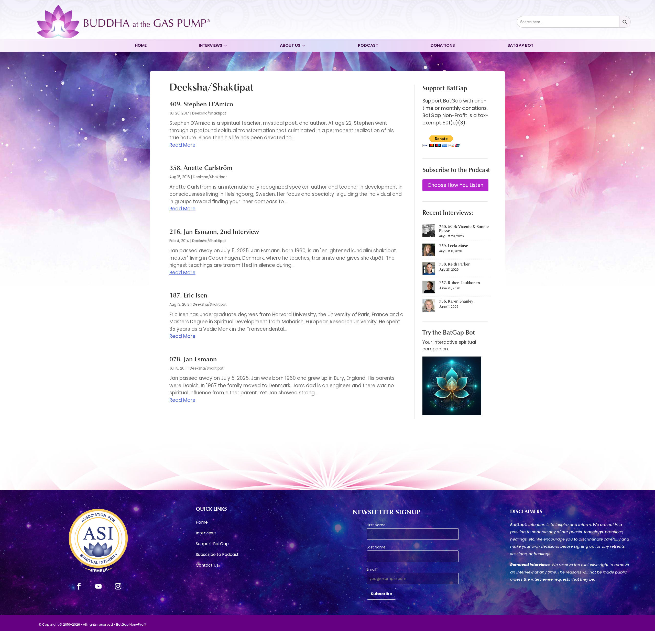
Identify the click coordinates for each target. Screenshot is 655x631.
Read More (182, 145)
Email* (372, 569)
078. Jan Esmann (193, 358)
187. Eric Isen (188, 295)
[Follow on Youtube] (98, 586)
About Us (290, 46)
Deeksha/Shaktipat (209, 113)
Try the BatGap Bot (448, 332)
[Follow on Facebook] (78, 586)
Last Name (376, 547)
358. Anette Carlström (201, 167)
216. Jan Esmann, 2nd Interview (214, 231)
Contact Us (207, 566)
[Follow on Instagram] (118, 586)
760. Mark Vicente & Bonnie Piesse (464, 228)
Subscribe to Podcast (217, 555)
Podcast (368, 46)
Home (141, 46)
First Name (376, 524)
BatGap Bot (520, 46)
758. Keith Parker (454, 264)
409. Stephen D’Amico (201, 103)
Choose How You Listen (455, 185)
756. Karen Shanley (456, 301)
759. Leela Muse (453, 245)
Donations (443, 46)
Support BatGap (212, 544)
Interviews (210, 46)
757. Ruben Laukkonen (459, 282)
